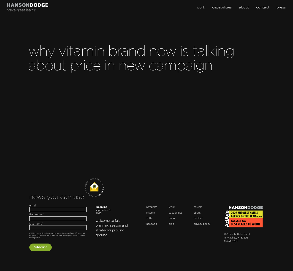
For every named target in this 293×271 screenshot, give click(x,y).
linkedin (150, 213)
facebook (151, 224)
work (200, 7)
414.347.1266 (231, 241)
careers (198, 207)
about (244, 7)
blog (171, 224)
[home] (27, 7)
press (281, 7)
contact (262, 7)
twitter (149, 218)
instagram (151, 207)
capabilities (222, 7)
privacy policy (202, 224)
